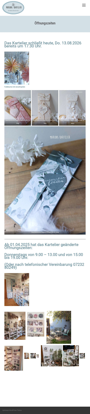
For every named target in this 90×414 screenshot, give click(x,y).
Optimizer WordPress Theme (12, 410)
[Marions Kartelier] (13, 15)
